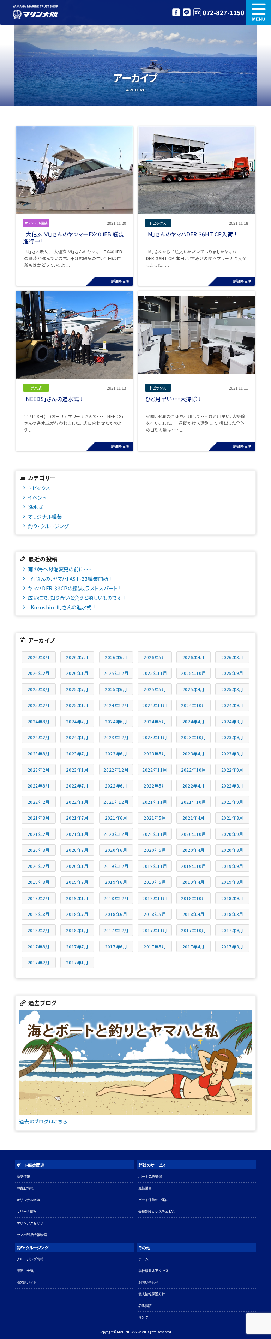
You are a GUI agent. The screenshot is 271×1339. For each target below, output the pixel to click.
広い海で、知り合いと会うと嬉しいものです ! (76, 597)
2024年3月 (232, 721)
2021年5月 (155, 818)
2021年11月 (154, 802)
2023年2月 (39, 770)
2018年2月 (39, 930)
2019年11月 (154, 866)
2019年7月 (77, 882)
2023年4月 (193, 753)
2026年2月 (39, 673)
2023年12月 (115, 737)
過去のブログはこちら (43, 1121)
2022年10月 (193, 770)
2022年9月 (232, 770)
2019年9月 (232, 866)
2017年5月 (155, 946)
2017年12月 (115, 930)
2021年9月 (232, 802)
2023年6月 (116, 753)
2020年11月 (154, 834)
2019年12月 (115, 866)
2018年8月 (39, 914)
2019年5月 (155, 882)
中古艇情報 (25, 1188)
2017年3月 (232, 946)
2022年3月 (232, 786)
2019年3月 (232, 882)
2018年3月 (232, 914)
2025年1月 (77, 705)
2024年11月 (154, 705)
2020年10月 (193, 834)
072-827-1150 (223, 12)
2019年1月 (77, 898)
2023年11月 (154, 737)
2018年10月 (193, 898)
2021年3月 (232, 818)
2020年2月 (39, 866)
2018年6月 (116, 914)
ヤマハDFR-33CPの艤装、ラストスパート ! (74, 588)
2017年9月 (232, 930)
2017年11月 (154, 930)
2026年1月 (77, 673)
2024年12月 (115, 705)
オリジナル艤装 (45, 516)
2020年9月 (232, 834)
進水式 (35, 506)
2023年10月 (193, 737)
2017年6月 (116, 946)
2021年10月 (193, 802)
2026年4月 (193, 657)
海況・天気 (25, 1271)
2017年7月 (77, 946)
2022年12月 (115, 770)
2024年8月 (39, 721)
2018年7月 (77, 914)
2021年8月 (39, 818)
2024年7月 (77, 721)
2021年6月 (116, 818)
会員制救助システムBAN (156, 1211)
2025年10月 (193, 673)
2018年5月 (155, 914)
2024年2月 (39, 737)
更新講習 (145, 1188)
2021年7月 (77, 818)
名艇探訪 (145, 1306)
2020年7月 (77, 850)
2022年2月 (39, 802)
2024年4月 (193, 721)
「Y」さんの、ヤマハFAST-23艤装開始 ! (69, 578)
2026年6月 (116, 657)
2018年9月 (232, 898)
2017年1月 (77, 962)
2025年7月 (77, 689)
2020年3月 (232, 850)
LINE (186, 12)
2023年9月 (232, 737)
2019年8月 (39, 882)
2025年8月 (39, 689)
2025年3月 (232, 689)
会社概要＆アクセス (153, 1271)
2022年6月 (116, 786)
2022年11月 (154, 770)
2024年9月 (232, 705)
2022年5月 (155, 786)
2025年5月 (155, 689)
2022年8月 (39, 786)
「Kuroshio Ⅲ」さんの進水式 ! (61, 607)
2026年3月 (232, 657)
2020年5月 (155, 850)
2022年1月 (77, 802)
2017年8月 (39, 946)
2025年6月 (116, 689)
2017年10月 (193, 930)
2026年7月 (77, 657)
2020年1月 (77, 866)
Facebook (176, 12)
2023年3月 (232, 753)
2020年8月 (39, 850)
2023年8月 (39, 753)
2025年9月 (232, 673)
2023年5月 (155, 753)
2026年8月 (39, 657)
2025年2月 (39, 705)
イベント (37, 497)
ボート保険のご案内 (153, 1200)
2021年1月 (77, 834)
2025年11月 (154, 673)
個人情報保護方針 (151, 1294)
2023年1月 (77, 770)
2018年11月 (154, 898)
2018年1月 (77, 930)
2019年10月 (193, 866)
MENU (258, 12)
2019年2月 (39, 898)
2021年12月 (115, 802)
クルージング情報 (30, 1259)
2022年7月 (77, 786)
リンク (143, 1317)
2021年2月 (39, 834)
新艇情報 (23, 1176)
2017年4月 (193, 946)
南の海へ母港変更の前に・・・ (59, 569)
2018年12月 (115, 898)
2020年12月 (115, 834)
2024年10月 (193, 705)
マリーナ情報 (27, 1211)
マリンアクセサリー (32, 1223)
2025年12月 (115, 673)
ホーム (143, 1259)
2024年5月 (155, 721)
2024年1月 (77, 737)
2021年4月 (193, 818)
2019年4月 (193, 882)
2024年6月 (116, 721)
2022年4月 (193, 786)
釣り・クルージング (48, 526)
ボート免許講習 (150, 1176)
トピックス (39, 487)
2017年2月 (39, 962)
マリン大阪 (35, 12)
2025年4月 (193, 689)
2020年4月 (193, 850)
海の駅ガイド (27, 1282)
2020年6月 (116, 850)
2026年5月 (155, 657)
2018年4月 (193, 914)
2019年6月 (116, 882)
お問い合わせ (148, 1282)
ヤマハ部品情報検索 (32, 1235)
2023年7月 (77, 753)
